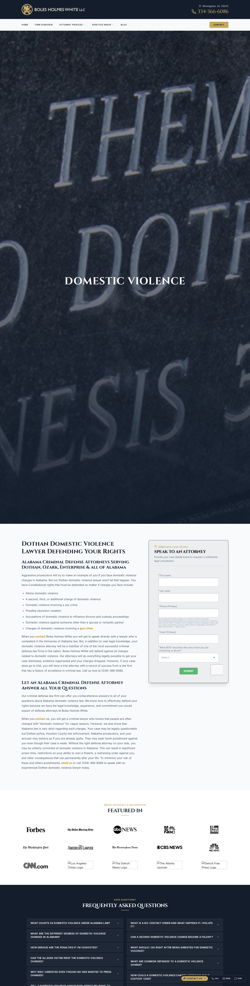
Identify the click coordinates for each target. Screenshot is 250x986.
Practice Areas (101, 24)
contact (40, 636)
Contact (219, 24)
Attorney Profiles (70, 24)
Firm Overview (44, 24)
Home (25, 24)
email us (66, 763)
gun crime (86, 628)
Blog (124, 24)
